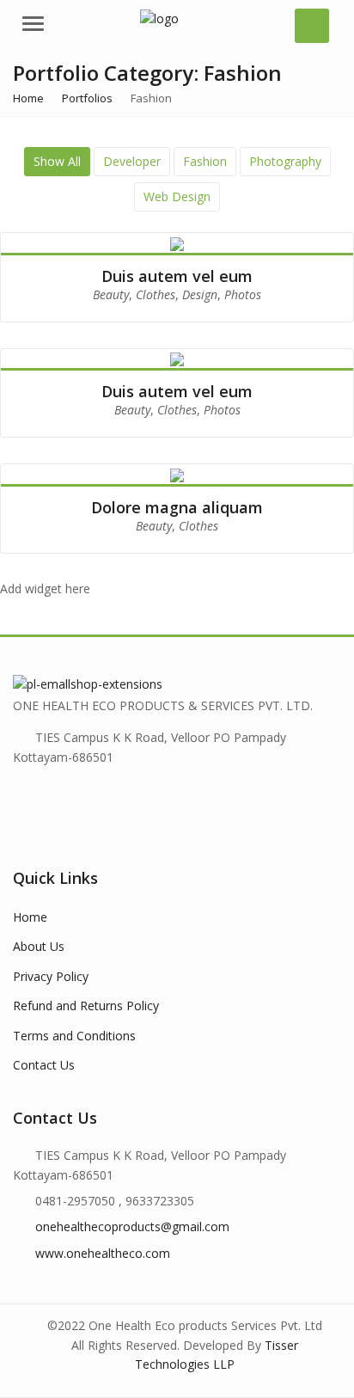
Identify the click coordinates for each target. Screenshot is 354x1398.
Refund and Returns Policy (86, 1005)
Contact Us (44, 1065)
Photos (242, 294)
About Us (38, 946)
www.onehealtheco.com (102, 1253)
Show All (57, 161)
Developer (132, 161)
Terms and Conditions (74, 1035)
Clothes (155, 294)
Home (30, 917)
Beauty (111, 294)
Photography (285, 161)
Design (199, 294)
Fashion (205, 161)
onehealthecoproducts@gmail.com (132, 1226)
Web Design (177, 196)
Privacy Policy (50, 976)
